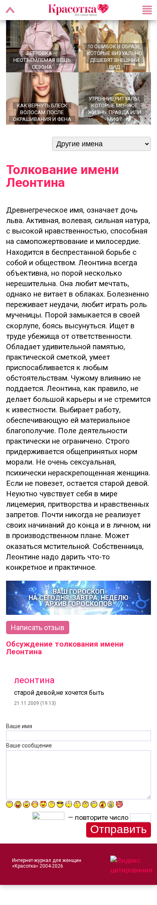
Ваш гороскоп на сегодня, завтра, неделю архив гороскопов (78, 598)
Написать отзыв (37, 627)
